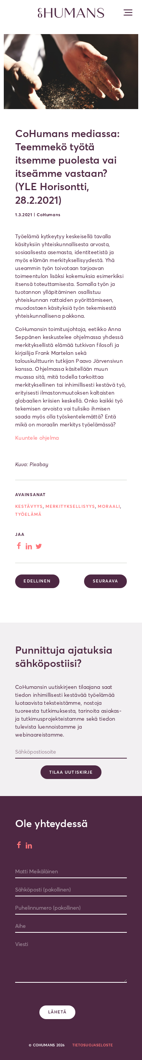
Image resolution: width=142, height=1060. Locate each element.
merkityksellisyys (70, 506)
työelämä (28, 514)
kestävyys (29, 506)
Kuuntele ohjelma (37, 437)
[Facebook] (19, 845)
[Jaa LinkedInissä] (29, 546)
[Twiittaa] (39, 546)
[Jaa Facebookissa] (19, 546)
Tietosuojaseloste (92, 1045)
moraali (109, 506)
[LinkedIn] (29, 845)
